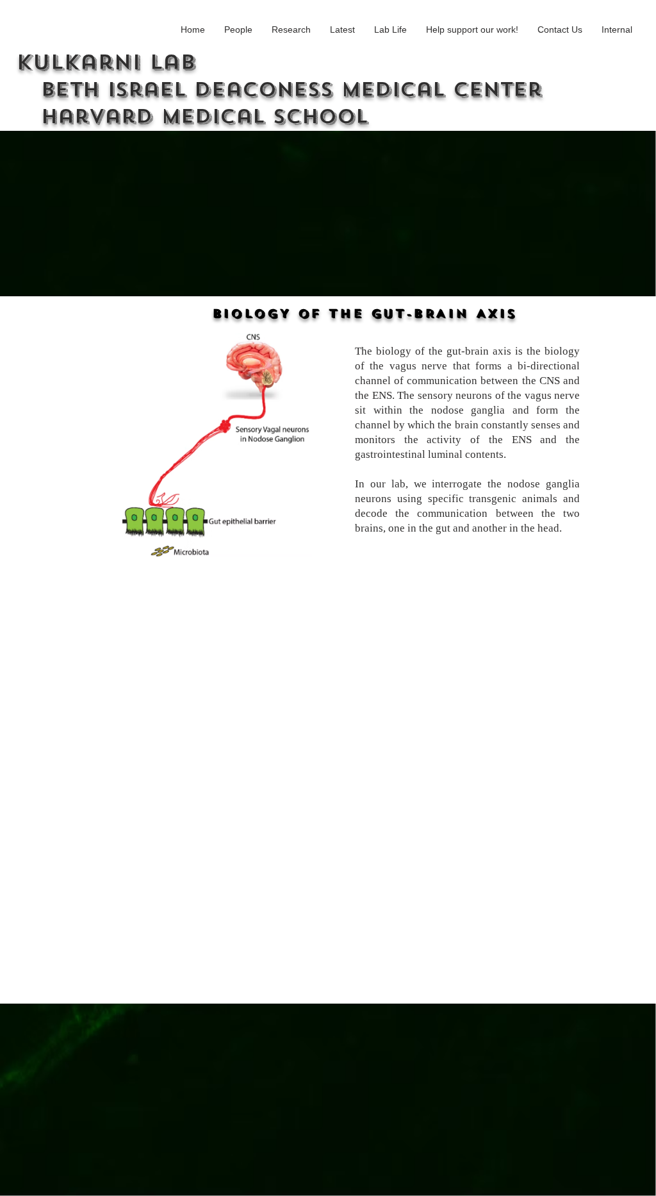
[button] (238, 30)
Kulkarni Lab (279, 89)
